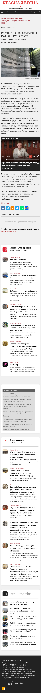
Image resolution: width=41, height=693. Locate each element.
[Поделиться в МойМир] (26, 208)
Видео (17, 12)
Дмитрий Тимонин (16, 485)
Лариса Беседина (15, 342)
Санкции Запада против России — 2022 (16, 21)
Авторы (33, 12)
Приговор (14, 364)
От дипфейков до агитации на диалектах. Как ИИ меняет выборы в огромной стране (23, 489)
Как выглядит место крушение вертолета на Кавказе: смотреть (23, 644)
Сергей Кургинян (15, 257)
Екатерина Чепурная (17, 468)
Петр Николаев (15, 544)
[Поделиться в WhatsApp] (22, 208)
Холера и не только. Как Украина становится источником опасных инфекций (24, 569)
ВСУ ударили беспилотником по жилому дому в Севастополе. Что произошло (24, 454)
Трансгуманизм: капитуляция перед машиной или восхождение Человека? (20, 165)
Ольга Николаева (15, 323)
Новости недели (15, 273)
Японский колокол (18, 260)
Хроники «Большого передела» (23, 275)
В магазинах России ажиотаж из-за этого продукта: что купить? (24, 617)
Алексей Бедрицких (16, 506)
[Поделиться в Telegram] (8, 208)
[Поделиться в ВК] (3, 208)
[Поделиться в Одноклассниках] (12, 208)
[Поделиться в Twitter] (17, 208)
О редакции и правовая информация (15, 678)
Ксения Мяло (14, 362)
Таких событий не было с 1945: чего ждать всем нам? (23, 603)
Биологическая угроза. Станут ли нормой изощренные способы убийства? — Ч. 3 (23, 346)
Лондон (6, 203)
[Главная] (20, 5)
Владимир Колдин (16, 304)
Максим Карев (14, 289)
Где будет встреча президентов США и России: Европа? (23, 630)
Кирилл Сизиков (15, 450)
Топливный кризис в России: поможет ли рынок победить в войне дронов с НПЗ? (23, 309)
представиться (8, 231)
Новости (9, 12)
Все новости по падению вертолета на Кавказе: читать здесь (22, 611)
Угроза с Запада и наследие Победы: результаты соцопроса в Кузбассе (23, 548)
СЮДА (10, 684)
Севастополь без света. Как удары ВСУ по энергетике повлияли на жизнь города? (22, 473)
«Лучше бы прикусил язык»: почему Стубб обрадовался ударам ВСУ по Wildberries (22, 510)
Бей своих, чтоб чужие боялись (24, 291)
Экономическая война (12, 18)
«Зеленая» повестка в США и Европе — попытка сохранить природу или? (23, 327)
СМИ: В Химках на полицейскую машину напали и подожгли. (23, 624)
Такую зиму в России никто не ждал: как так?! (22, 637)
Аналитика (25, 12)
